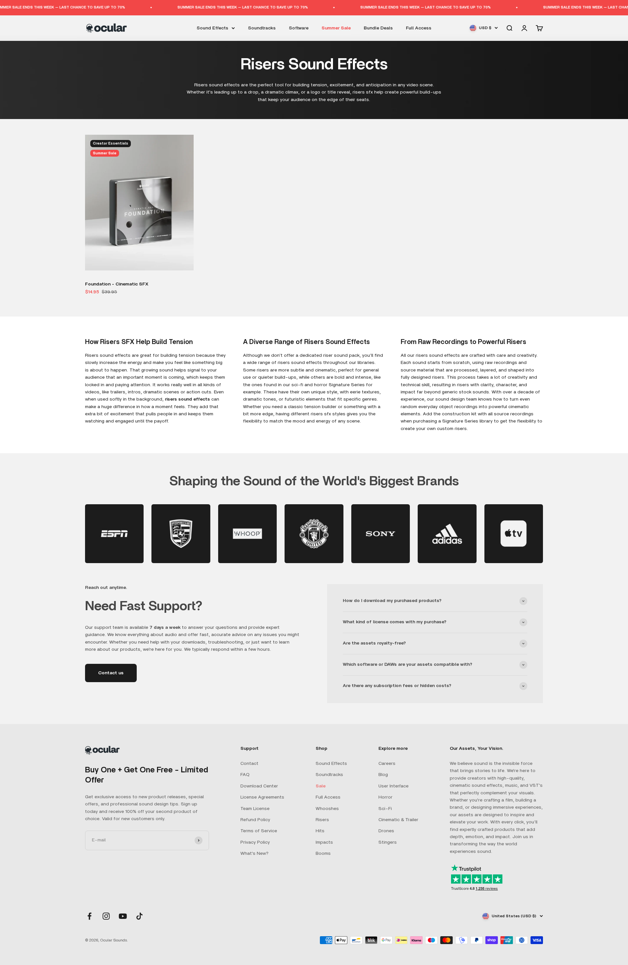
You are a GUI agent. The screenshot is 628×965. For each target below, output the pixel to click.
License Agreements (262, 797)
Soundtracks (262, 28)
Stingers (387, 842)
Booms (323, 853)
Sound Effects (212, 28)
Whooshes (327, 808)
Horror (385, 797)
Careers (386, 763)
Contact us (111, 673)
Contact (249, 763)
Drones (386, 831)
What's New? (254, 853)
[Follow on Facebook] (89, 916)
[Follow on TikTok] (139, 916)
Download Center (259, 786)
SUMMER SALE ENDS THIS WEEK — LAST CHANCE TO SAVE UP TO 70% (219, 7)
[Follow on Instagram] (106, 916)
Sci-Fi (385, 808)
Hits (320, 831)
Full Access (418, 28)
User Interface (393, 786)
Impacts (324, 842)
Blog (383, 774)
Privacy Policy (255, 842)
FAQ (245, 774)
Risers (322, 820)
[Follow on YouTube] (122, 916)
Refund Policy (255, 820)
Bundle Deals (378, 28)
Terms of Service (258, 831)
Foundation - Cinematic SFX (116, 284)
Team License (255, 808)
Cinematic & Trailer (398, 820)
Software (298, 28)
